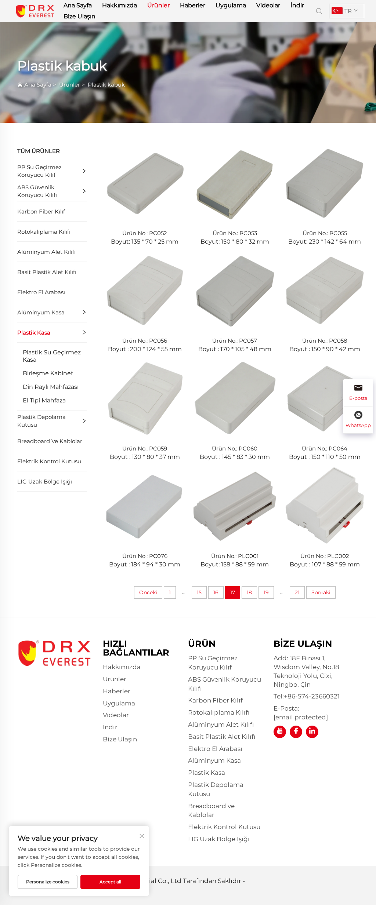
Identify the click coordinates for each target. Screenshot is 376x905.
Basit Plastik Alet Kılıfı (46, 272)
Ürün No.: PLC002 (324, 555)
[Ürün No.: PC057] (235, 289)
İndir (297, 5)
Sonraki (320, 592)
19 (266, 592)
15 (199, 592)
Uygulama (231, 5)
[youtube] (280, 732)
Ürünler (158, 5)
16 (215, 592)
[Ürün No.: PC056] (145, 289)
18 (249, 592)
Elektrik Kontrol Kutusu (49, 461)
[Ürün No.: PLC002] (324, 504)
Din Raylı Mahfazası (51, 386)
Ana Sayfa (78, 5)
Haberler (192, 5)
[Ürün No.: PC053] (235, 182)
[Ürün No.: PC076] (145, 504)
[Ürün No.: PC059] (145, 397)
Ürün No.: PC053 (235, 233)
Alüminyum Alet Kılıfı (46, 251)
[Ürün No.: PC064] (324, 397)
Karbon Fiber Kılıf (41, 211)
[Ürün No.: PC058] (324, 289)
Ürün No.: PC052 (144, 233)
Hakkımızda (119, 5)
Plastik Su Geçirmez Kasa (52, 356)
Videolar (268, 5)
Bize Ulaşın (79, 16)
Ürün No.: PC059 (144, 448)
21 (297, 592)
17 (232, 592)
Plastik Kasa (33, 332)
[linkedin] (312, 732)
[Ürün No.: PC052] (145, 182)
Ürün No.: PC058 (324, 340)
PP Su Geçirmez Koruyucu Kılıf (39, 171)
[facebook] (296, 732)
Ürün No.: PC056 (144, 340)
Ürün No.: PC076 (144, 555)
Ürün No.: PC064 (324, 448)
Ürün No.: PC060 (234, 448)
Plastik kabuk (106, 84)
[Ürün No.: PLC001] (235, 504)
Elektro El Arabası (41, 292)
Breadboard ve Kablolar (49, 441)
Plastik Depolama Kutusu (41, 420)
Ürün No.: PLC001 (234, 555)
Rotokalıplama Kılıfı (43, 231)
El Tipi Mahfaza (44, 400)
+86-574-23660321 (312, 696)
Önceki (148, 592)
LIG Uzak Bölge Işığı (44, 481)
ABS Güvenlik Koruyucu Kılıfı (37, 191)
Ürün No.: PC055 (325, 233)
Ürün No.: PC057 (234, 340)
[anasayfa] (35, 10)
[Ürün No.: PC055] (324, 182)
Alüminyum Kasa (41, 312)
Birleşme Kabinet (48, 373)
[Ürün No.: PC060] (235, 397)
